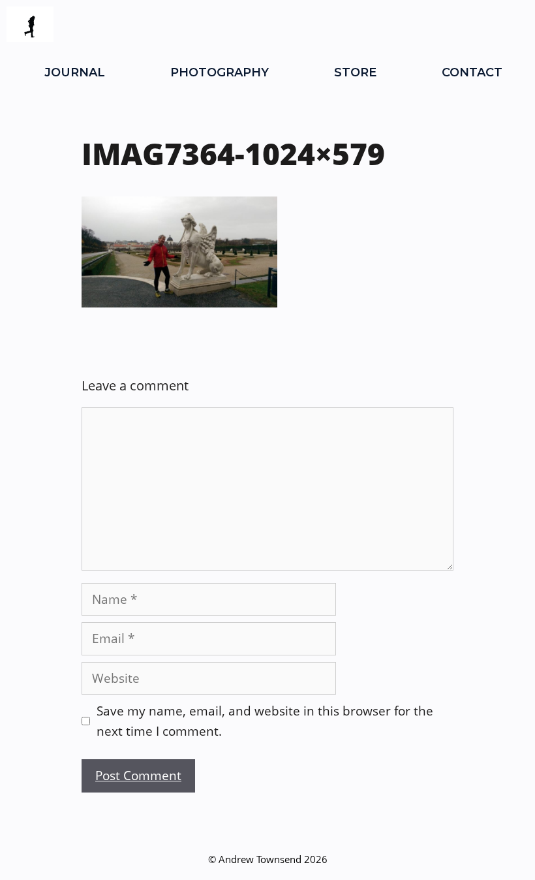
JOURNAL (74, 72)
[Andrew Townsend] (30, 24)
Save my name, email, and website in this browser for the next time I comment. (265, 720)
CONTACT (472, 72)
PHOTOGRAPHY (219, 72)
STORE (355, 72)
